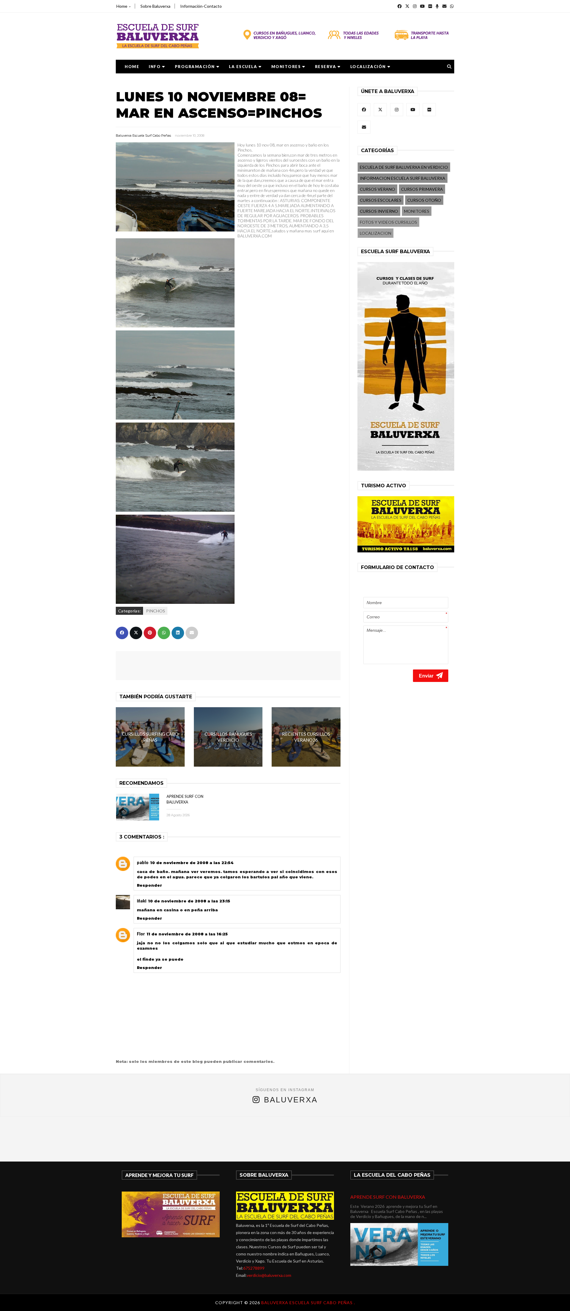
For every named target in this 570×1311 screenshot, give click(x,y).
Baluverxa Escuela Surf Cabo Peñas (143, 135)
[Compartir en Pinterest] (150, 633)
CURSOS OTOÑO (424, 200)
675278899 (254, 1268)
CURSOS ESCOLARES (380, 200)
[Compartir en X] (136, 633)
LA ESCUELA (243, 66)
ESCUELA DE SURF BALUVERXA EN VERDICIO (404, 167)
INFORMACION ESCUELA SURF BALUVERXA (402, 178)
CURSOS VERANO (377, 189)
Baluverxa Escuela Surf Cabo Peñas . (308, 1302)
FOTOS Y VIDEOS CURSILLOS (388, 222)
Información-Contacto (201, 6)
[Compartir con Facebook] (122, 633)
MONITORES (286, 66)
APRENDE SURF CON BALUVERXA (387, 1197)
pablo (142, 862)
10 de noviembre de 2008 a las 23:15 (189, 901)
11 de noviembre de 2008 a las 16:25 (187, 934)
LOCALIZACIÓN (368, 66)
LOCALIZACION (375, 233)
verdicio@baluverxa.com (269, 1275)
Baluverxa (291, 1099)
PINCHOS (155, 610)
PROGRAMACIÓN (195, 66)
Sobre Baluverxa (155, 6)
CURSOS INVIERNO (379, 211)
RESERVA (325, 66)
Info (155, 66)
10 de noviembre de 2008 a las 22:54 (192, 862)
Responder (149, 885)
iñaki (141, 900)
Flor (141, 933)
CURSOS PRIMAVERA (422, 189)
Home (121, 6)
